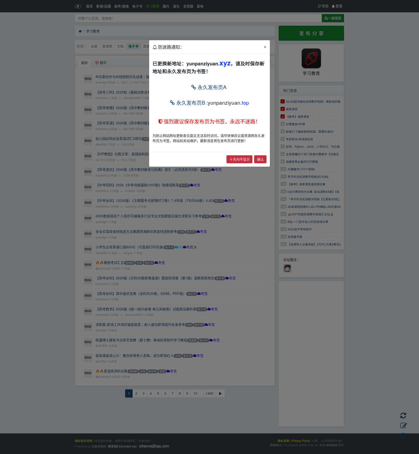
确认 (260, 159)
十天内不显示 (239, 159)
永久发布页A (211, 87)
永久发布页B (190, 102)
